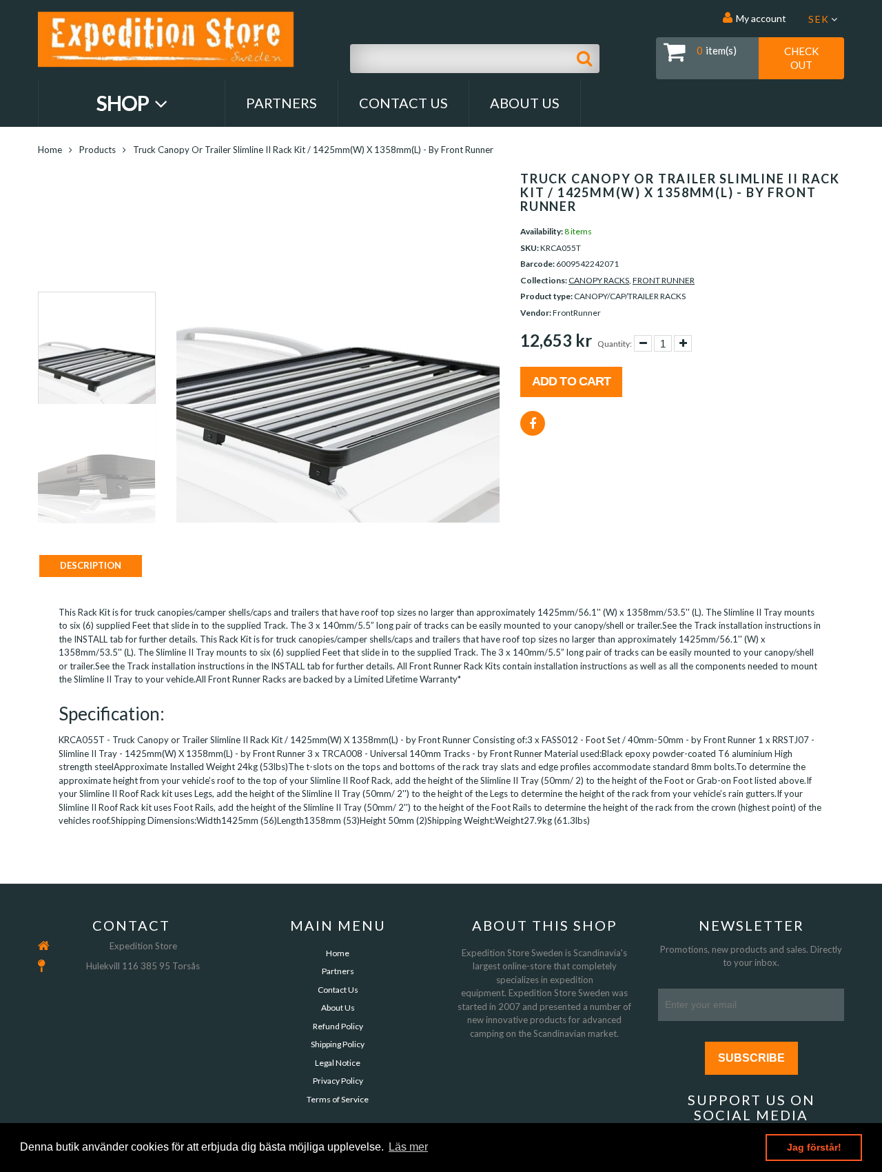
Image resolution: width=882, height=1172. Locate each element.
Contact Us (403, 102)
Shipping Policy (338, 1044)
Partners (281, 102)
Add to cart (571, 381)
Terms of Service (338, 1099)
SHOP (124, 102)
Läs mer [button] (408, 1147)
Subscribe (751, 1058)
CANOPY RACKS (598, 280)
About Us (525, 102)
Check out (801, 58)
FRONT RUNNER (664, 280)
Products (97, 149)
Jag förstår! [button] (814, 1147)
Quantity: (614, 344)
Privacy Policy (338, 1080)
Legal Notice (337, 1063)
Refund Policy (338, 1026)
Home (50, 149)
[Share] (532, 423)
